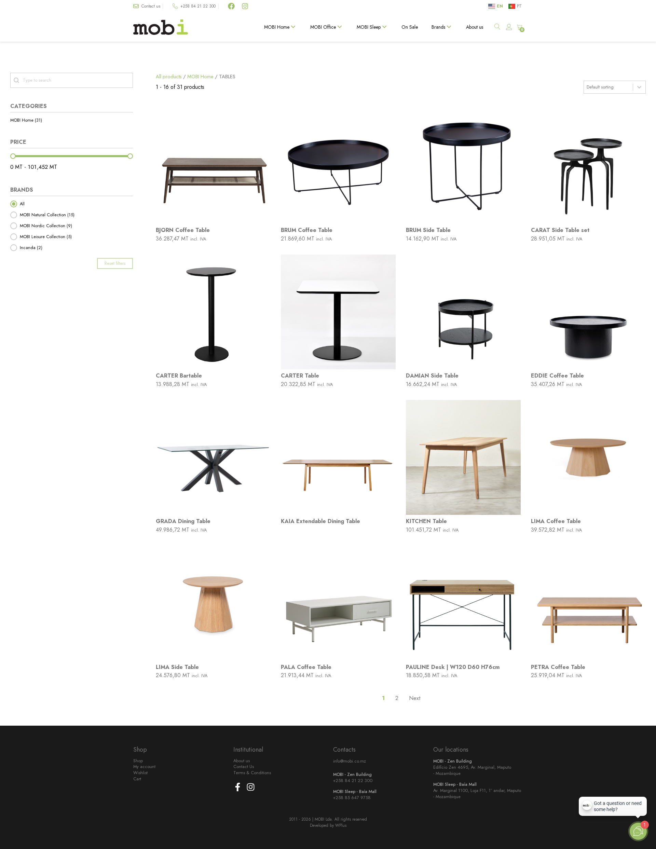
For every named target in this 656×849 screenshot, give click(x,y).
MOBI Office (323, 27)
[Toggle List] (639, 87)
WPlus (340, 825)
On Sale (409, 27)
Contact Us (243, 767)
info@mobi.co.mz (349, 761)
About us (474, 27)
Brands (438, 27)
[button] (71, 120)
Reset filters (115, 263)
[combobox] (608, 87)
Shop (138, 761)
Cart (137, 779)
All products (169, 76)
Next (414, 698)
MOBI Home (276, 27)
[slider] (13, 156)
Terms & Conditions (252, 773)
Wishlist (140, 773)
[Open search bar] (497, 27)
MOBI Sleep (369, 27)
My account (144, 767)
